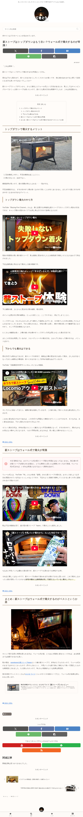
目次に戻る (8, 442)
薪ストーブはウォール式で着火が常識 (33, 117)
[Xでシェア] (15, 50)
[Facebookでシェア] (41, 50)
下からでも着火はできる (30, 114)
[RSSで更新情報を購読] (41, 750)
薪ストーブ (8, 714)
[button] (77, 29)
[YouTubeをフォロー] (21, 745)
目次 (38, 104)
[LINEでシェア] (28, 56)
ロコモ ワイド (30, 674)
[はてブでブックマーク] (67, 50)
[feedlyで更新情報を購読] (61, 745)
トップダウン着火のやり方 (31, 111)
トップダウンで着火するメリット (31, 108)
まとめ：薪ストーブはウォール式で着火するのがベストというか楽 (42, 120)
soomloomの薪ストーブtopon (21, 662)
